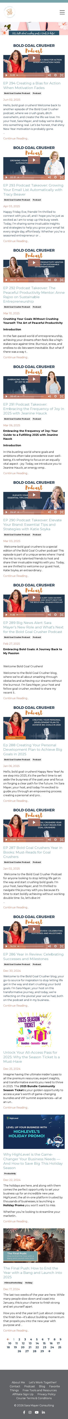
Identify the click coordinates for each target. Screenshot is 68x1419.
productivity (10, 1174)
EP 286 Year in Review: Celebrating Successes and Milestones (33, 956)
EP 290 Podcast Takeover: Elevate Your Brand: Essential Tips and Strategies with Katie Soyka (32, 524)
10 (9, 1343)
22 (37, 1347)
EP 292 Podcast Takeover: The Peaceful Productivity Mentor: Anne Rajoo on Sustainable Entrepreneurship (34, 294)
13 (30, 1343)
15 (44, 1343)
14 (37, 1343)
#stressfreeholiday (13, 1283)
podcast (37, 93)
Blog (42, 1386)
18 (8, 1347)
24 (52, 1347)
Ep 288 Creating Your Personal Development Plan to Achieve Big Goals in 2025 (32, 749)
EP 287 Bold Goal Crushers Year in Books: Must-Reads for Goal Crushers (32, 852)
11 (16, 1343)
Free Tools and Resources (40, 1390)
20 (22, 1347)
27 (27, 1351)
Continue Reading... (16, 138)
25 (59, 1347)
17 (58, 1343)
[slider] (31, 75)
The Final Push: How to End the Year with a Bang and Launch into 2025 (32, 1272)
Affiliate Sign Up (23, 1394)
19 (15, 1347)
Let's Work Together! (42, 1382)
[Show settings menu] (55, 75)
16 (51, 1343)
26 (19, 1351)
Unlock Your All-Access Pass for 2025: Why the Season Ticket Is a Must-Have (31, 1057)
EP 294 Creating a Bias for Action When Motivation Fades (32, 85)
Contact (15, 1386)
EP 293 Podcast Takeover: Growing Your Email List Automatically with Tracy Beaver (33, 189)
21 (30, 1347)
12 (23, 1343)
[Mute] (49, 75)
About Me (18, 1382)
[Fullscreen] (62, 75)
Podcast (29, 1386)
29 (42, 1351)
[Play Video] (6, 75)
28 (34, 1351)
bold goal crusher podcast (17, 93)
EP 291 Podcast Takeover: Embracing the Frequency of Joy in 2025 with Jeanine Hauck (33, 408)
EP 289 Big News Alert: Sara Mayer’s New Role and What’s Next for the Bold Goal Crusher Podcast (33, 627)
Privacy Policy (46, 1394)
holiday (28, 1283)
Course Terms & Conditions (34, 1398)
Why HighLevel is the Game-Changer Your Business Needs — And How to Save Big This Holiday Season (33, 1161)
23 (44, 1347)
